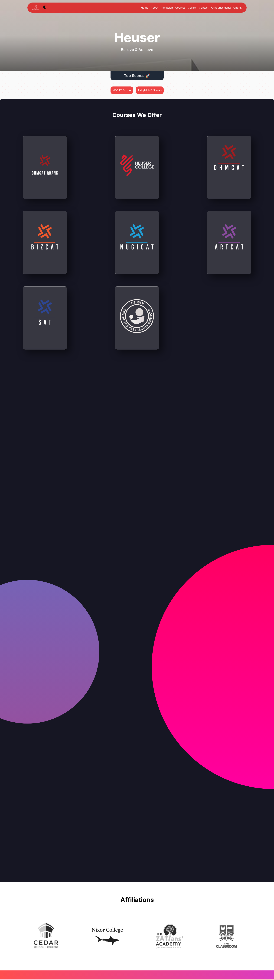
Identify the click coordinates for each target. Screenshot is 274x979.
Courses (180, 7)
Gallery (192, 7)
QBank (237, 7)
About (154, 7)
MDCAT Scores (121, 90)
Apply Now (229, 194)
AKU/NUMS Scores (150, 90)
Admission (167, 7)
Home (144, 7)
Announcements (221, 7)
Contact (203, 7)
